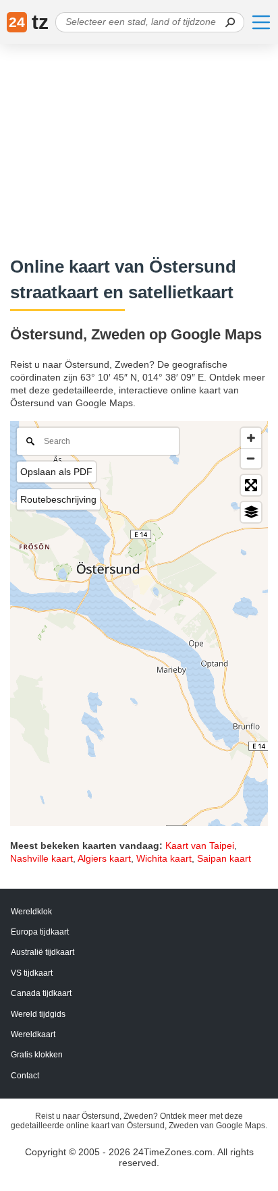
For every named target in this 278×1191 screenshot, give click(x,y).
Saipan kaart (224, 858)
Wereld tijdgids (38, 1014)
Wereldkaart (33, 1034)
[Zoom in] (251, 438)
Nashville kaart (41, 858)
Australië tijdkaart (42, 952)
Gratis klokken (37, 1054)
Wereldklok (31, 911)
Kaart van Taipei (199, 845)
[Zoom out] (251, 458)
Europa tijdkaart (40, 932)
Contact (25, 1075)
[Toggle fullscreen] (251, 485)
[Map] (139, 623)
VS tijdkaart (32, 973)
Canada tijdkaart (41, 993)
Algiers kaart (104, 858)
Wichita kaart (164, 858)
